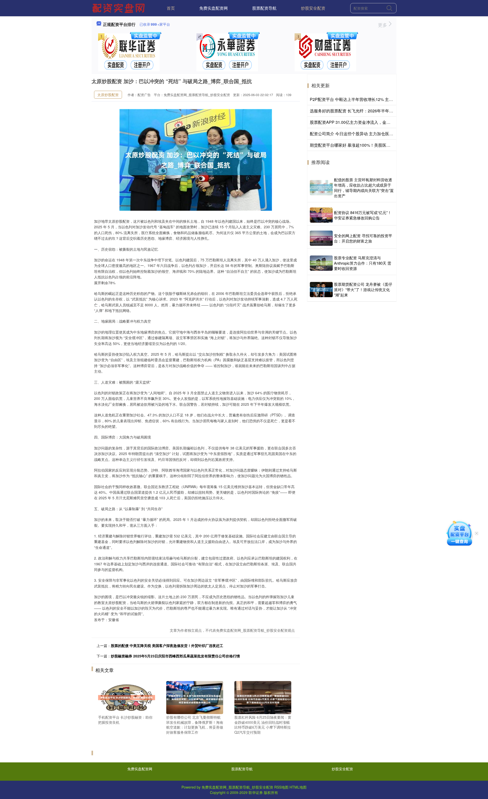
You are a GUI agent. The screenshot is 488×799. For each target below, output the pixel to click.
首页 (171, 8)
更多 (383, 24)
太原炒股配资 (108, 94)
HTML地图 (298, 787)
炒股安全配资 (313, 8)
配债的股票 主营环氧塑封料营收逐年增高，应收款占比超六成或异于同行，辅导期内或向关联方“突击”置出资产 (364, 187)
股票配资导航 (264, 8)
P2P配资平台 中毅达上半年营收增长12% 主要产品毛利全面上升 (367, 99)
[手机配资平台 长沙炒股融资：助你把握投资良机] (126, 697)
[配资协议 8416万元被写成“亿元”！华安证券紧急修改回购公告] (321, 215)
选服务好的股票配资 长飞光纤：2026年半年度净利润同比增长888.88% (374, 111)
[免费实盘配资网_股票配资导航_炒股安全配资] (119, 7)
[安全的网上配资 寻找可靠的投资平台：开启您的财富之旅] (321, 238)
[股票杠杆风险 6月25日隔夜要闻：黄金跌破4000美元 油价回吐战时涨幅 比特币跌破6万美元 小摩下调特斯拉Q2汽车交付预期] (262, 697)
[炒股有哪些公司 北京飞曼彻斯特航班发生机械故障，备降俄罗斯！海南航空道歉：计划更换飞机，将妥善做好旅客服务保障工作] (194, 697)
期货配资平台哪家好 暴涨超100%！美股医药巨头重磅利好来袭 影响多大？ (377, 145)
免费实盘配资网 (213, 8)
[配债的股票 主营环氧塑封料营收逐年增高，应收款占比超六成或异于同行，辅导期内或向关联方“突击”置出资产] (321, 187)
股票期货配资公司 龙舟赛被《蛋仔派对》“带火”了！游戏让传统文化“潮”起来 (363, 289)
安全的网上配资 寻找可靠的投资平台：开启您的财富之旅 (363, 238)
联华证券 (256, 792)
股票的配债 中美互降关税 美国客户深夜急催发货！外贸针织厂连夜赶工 (167, 645)
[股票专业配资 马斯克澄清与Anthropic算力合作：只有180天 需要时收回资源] (321, 263)
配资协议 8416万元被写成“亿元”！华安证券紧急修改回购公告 (362, 215)
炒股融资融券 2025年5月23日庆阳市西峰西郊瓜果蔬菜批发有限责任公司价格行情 (175, 655)
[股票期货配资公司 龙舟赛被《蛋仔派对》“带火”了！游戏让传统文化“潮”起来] (321, 289)
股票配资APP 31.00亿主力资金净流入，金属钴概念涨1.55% (364, 122)
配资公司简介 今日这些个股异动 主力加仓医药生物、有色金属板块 (370, 134)
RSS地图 (281, 787)
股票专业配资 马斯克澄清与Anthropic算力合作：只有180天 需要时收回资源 (362, 263)
